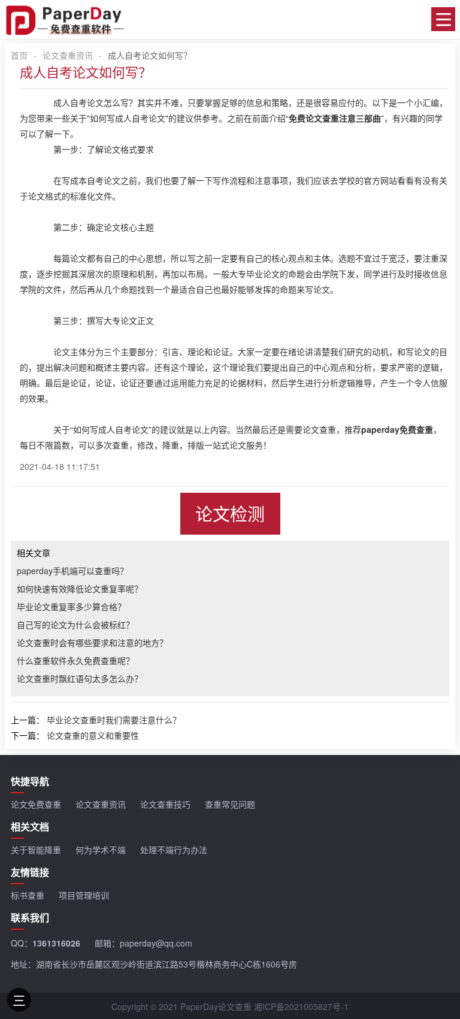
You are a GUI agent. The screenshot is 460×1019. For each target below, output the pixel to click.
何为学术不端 (100, 850)
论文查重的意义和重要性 (93, 735)
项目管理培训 (84, 895)
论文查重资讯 (68, 55)
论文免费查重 (36, 804)
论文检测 (230, 513)
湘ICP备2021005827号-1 (301, 1006)
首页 (19, 55)
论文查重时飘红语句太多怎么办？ (80, 678)
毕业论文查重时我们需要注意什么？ (114, 720)
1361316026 (56, 943)
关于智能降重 (36, 850)
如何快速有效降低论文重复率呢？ (80, 589)
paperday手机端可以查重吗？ (72, 571)
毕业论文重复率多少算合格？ (71, 606)
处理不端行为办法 (173, 850)
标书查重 (27, 895)
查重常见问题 (230, 804)
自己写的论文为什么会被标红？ (75, 624)
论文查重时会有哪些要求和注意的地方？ (92, 642)
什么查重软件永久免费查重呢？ (75, 660)
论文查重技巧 (165, 804)
